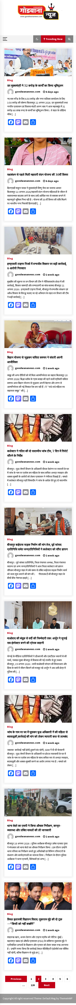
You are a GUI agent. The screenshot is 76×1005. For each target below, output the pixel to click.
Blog (10, 80)
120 (33, 985)
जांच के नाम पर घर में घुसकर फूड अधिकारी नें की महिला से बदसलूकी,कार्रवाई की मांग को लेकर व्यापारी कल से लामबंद (37, 734)
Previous (16, 979)
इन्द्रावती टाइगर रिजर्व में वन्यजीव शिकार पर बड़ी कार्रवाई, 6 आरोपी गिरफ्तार (37, 266)
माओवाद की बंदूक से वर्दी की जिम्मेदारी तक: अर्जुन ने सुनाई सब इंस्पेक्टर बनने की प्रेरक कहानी (37, 640)
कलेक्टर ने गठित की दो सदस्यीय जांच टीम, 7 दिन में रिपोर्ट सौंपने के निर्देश (37, 453)
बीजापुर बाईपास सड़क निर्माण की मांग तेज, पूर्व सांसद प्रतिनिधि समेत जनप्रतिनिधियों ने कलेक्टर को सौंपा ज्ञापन (37, 547)
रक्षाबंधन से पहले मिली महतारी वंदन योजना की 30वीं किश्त (37, 174)
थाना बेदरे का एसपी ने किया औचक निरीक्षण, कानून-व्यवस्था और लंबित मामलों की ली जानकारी (34, 828)
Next (47, 985)
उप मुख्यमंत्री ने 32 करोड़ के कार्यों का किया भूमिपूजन (35, 85)
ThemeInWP (66, 998)
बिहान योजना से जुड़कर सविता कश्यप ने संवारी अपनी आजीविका (35, 360)
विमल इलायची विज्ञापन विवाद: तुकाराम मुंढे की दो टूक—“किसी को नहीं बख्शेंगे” (34, 921)
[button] (37, 39)
